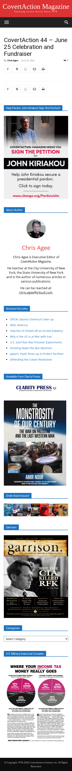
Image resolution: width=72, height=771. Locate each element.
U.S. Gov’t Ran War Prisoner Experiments (36, 342)
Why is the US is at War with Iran (31, 336)
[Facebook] (8, 69)
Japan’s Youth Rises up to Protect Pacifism (36, 354)
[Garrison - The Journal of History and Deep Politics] (36, 576)
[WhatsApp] (25, 69)
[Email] (34, 69)
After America (19, 325)
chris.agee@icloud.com (35, 292)
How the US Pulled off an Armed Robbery (36, 331)
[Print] (43, 69)
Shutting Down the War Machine (31, 348)
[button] (6, 22)
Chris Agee (12, 60)
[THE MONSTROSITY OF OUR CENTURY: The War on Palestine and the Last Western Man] (35, 443)
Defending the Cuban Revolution (31, 359)
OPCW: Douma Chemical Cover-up (32, 319)
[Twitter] (16, 69)
